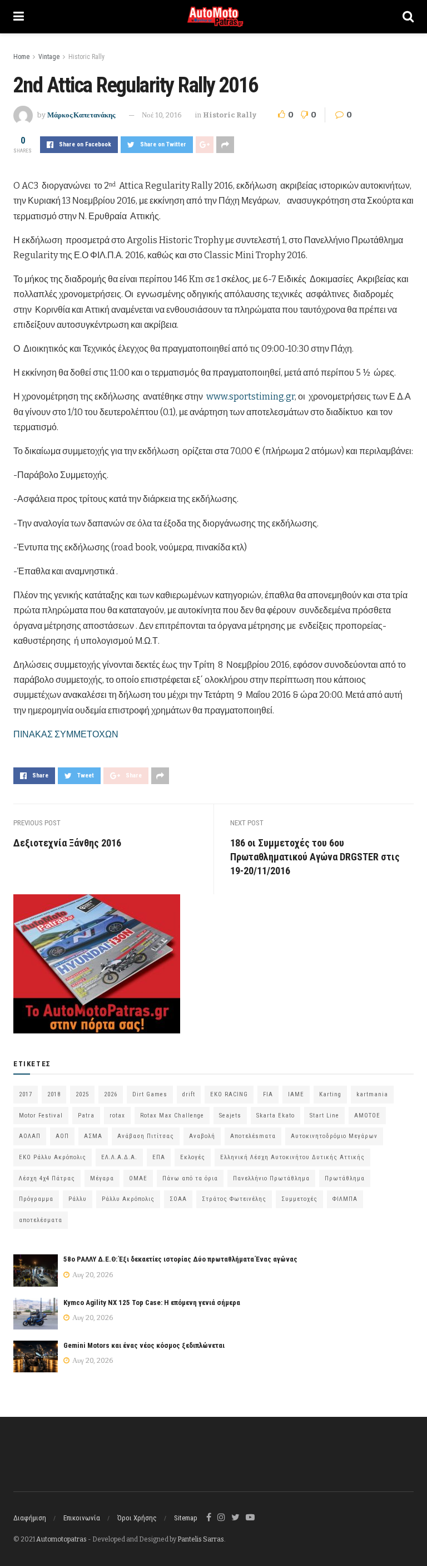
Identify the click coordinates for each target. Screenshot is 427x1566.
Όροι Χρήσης (137, 1518)
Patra (86, 1115)
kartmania (372, 1094)
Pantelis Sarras (200, 1539)
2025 (82, 1094)
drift (188, 1094)
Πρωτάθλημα (345, 1178)
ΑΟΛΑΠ (30, 1136)
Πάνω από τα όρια (190, 1178)
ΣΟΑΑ (178, 1199)
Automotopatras (61, 1539)
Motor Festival (41, 1115)
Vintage (48, 57)
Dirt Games (149, 1094)
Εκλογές (192, 1157)
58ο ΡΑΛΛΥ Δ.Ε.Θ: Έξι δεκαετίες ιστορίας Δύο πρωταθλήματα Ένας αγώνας (180, 1259)
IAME (296, 1094)
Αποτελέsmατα (253, 1136)
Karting (330, 1094)
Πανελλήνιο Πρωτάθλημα (271, 1178)
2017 (25, 1094)
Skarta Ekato (275, 1115)
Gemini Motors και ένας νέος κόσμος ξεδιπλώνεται (144, 1345)
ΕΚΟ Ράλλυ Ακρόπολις (52, 1157)
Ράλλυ (77, 1199)
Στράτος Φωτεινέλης (234, 1199)
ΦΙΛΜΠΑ (345, 1199)
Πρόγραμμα (36, 1199)
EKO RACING (229, 1094)
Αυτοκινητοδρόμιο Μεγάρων (334, 1136)
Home (21, 57)
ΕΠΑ (158, 1157)
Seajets (230, 1115)
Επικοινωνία (81, 1518)
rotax (117, 1115)
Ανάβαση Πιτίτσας (145, 1136)
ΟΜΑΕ (138, 1178)
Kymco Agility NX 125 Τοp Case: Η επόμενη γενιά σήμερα (151, 1302)
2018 (54, 1094)
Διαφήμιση (29, 1518)
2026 (110, 1094)
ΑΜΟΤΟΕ (367, 1115)
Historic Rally (86, 57)
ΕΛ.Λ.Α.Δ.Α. (119, 1157)
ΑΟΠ (62, 1136)
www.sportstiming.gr (250, 396)
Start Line (324, 1115)
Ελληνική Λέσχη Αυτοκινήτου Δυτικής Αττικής (292, 1157)
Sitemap (185, 1518)
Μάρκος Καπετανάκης (81, 115)
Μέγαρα (102, 1178)
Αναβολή (202, 1136)
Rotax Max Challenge (172, 1115)
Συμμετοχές (299, 1199)
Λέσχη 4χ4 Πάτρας (47, 1178)
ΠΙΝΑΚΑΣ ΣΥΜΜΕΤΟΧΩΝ (65, 734)
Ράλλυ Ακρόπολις (128, 1199)
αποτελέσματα (40, 1220)
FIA (268, 1094)
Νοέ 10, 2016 (162, 115)
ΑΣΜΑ (93, 1136)
